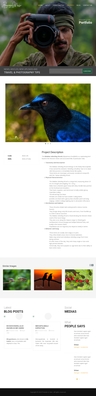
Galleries (70, 5)
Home (40, 5)
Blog (78, 5)
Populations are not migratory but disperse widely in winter (68, 226)
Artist (47, 5)
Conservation (58, 5)
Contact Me (87, 5)
